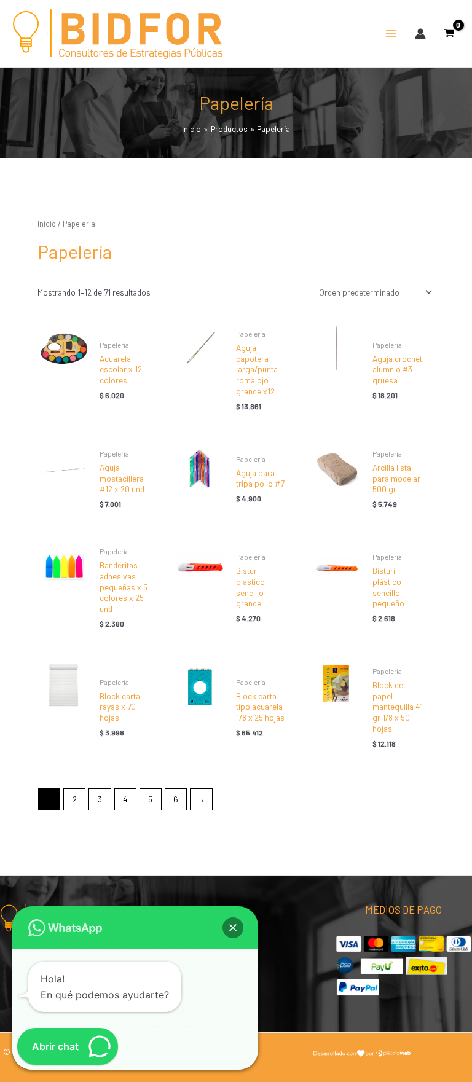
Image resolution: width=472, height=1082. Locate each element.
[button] (232, 927)
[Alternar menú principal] (391, 33)
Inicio (46, 224)
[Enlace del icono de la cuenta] (420, 33)
